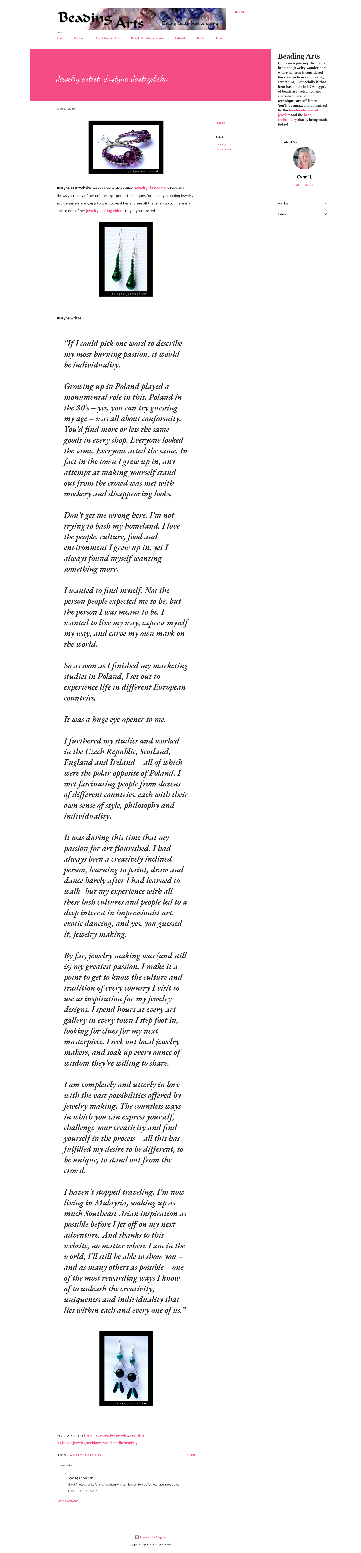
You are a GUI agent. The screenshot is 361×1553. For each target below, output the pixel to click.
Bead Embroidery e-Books (147, 38)
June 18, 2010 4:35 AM (82, 1491)
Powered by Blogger (152, 1537)
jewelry (79, 1442)
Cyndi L (304, 176)
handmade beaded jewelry (106, 1435)
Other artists (223, 149)
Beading (221, 144)
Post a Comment (67, 1500)
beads (67, 1442)
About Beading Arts (108, 38)
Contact (79, 38)
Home (59, 38)
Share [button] (220, 123)
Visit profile (304, 184)
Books (201, 38)
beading (130, 1442)
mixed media (112, 1442)
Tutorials (180, 38)
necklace (93, 1442)
